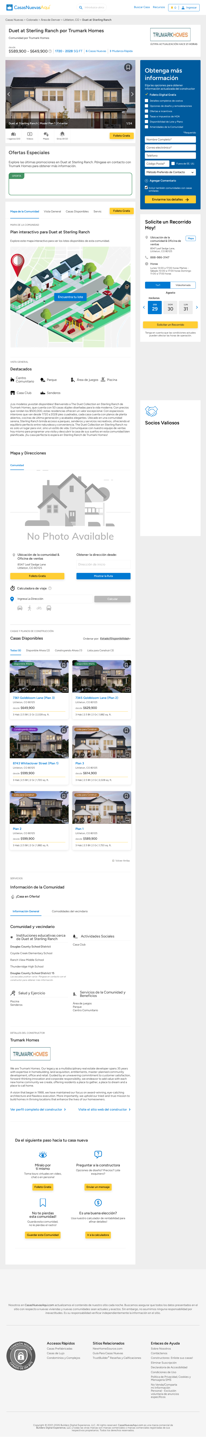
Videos (30, 138)
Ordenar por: (91, 638)
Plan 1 (79, 829)
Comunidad (17, 465)
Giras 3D (62, 138)
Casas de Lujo (55, 1353)
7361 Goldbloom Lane (34, 698)
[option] (155, 307)
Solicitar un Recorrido (170, 324)
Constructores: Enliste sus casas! (172, 1358)
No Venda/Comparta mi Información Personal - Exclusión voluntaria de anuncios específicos (165, 1391)
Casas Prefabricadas (59, 1348)
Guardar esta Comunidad (43, 1235)
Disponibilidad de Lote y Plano (166, 121)
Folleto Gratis (121, 135)
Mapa (191, 238)
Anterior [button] (144, 307)
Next (132, 94)
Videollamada (183, 285)
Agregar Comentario (163, 180)
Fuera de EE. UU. (185, 163)
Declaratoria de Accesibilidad (169, 1367)
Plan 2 (17, 829)
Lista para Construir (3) (100, 650)
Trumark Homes (24, 1040)
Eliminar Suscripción (164, 1362)
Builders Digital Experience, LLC (53, 1427)
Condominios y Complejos (63, 1358)
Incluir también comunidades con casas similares (170, 189)
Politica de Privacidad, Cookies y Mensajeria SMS (171, 1378)
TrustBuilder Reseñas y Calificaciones (117, 1358)
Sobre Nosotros (161, 1348)
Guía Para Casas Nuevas (108, 1353)
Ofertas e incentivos (161, 111)
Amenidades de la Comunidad (166, 127)
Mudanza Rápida (121, 51)
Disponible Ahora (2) (38, 650)
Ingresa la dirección (30, 599)
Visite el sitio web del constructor (102, 1109)
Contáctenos (159, 1353)
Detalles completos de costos (166, 100)
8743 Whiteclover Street (36, 763)
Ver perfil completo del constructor (36, 1109)
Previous (8, 94)
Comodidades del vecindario (70, 911)
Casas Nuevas (96, 51)
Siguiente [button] (196, 307)
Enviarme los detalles (167, 199)
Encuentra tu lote (70, 297)
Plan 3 (79, 763)
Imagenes (13, 138)
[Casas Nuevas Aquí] (28, 9)
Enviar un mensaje (98, 1187)
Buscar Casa (142, 7)
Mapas (46, 138)
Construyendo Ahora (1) (68, 650)
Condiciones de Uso (163, 1372)
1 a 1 (158, 285)
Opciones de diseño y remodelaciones (171, 106)
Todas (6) (15, 650)
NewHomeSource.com (108, 1348)
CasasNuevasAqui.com (39, 1305)
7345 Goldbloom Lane (96, 698)
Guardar (128, 69)
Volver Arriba (122, 860)
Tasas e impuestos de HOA (165, 116)
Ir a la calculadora (98, 1235)
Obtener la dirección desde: (96, 555)
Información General (26, 911)
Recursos (159, 7)
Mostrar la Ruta (103, 576)
